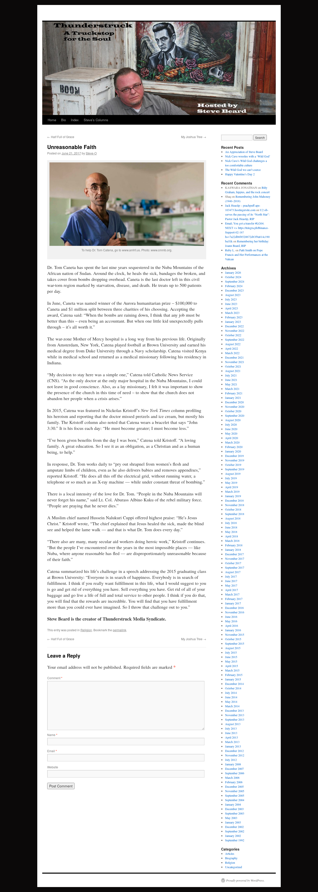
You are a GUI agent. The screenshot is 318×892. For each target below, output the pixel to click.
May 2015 (231, 661)
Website (52, 767)
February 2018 (233, 545)
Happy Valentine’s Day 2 (240, 174)
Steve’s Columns (96, 119)
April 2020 (231, 438)
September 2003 (234, 813)
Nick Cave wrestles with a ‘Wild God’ (247, 156)
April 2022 (231, 348)
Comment (54, 678)
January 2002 (233, 836)
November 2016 (234, 612)
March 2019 (232, 491)
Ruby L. (230, 250)
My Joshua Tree (193, 137)
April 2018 (231, 536)
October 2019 (233, 465)
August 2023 (232, 295)
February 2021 (233, 393)
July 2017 (231, 576)
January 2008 (233, 764)
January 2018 (233, 550)
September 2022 (234, 339)
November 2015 (234, 634)
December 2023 (234, 290)
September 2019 (234, 469)
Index (75, 119)
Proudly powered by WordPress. (245, 880)
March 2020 (232, 442)
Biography (231, 858)
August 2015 (232, 648)
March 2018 (232, 541)
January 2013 (233, 746)
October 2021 (233, 366)
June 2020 (231, 429)
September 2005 (234, 795)
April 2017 (231, 590)
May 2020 (231, 433)
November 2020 (234, 407)
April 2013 (231, 737)
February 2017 (233, 599)
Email (52, 751)
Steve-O (91, 153)
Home (52, 119)
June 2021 (231, 380)
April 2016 (231, 626)
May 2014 (231, 702)
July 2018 (231, 523)
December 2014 (234, 684)
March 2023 (232, 313)
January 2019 (233, 496)
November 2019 (234, 460)
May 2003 (231, 818)
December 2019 (234, 456)
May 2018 (231, 532)
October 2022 (233, 335)
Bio (63, 119)
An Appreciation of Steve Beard (244, 152)
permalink (119, 630)
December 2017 (234, 554)
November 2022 (234, 331)
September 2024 (234, 281)
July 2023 (231, 299)
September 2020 (234, 415)
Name (52, 735)
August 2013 (232, 724)
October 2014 (233, 688)
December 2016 (234, 608)
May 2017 (231, 585)
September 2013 (234, 719)
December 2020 (234, 402)
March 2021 (232, 389)
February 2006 (233, 782)
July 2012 (231, 760)
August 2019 (232, 474)
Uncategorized (233, 867)
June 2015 (231, 657)
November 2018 (234, 505)
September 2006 (234, 773)
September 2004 (234, 800)
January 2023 (233, 322)
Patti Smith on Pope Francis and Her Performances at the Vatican (246, 254)
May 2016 (231, 621)
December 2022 (234, 326)
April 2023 (231, 308)
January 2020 (233, 451)
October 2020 (233, 411)
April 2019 (231, 487)
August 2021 (232, 371)
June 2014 (231, 697)
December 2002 (234, 827)
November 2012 (234, 755)
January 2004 (233, 804)
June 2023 (231, 304)
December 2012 (234, 751)
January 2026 (233, 272)
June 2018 (231, 527)
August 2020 (232, 420)
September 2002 (234, 831)
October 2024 (233, 277)
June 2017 (231, 581)
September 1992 (234, 840)
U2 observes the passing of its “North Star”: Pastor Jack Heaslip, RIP (247, 214)
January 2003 (233, 822)
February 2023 (233, 317)
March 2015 (232, 670)
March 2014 (232, 706)
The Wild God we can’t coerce (243, 170)
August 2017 (232, 572)
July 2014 (231, 693)
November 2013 (234, 715)
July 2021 (231, 375)
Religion (86, 630)
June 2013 (231, 733)
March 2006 (232, 778)
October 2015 (233, 639)
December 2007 (234, 769)
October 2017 (233, 563)
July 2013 (231, 728)
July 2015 (231, 652)
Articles (229, 853)
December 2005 (234, 786)
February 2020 (233, 447)
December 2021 (234, 357)
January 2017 (233, 603)
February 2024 (233, 286)
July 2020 (231, 424)
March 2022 (232, 353)
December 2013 (234, 710)
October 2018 (233, 509)
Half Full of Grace (60, 137)
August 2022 (232, 344)
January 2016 (233, 630)
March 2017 (232, 594)
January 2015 (233, 679)
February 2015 (233, 675)
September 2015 (234, 643)
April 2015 (231, 666)
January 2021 (233, 398)
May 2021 (231, 384)
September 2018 (234, 514)
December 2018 (234, 500)
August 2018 (232, 518)
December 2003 (234, 809)
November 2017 (234, 558)
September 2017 (234, 567)
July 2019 (231, 478)
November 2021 (234, 362)
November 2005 (234, 791)
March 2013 (232, 742)
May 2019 (231, 482)
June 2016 (231, 617)
